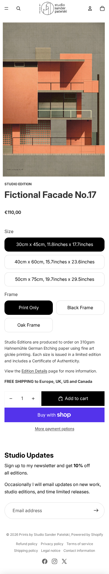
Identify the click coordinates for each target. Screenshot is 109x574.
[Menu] (6, 8)
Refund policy (26, 544)
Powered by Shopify (87, 534)
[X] (64, 561)
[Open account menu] (90, 8)
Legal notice (50, 550)
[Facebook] (44, 561)
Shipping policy (26, 550)
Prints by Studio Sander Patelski (44, 534)
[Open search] (18, 8)
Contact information (79, 550)
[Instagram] (54, 561)
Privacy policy (52, 544)
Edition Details (34, 371)
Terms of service (80, 544)
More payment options (54, 428)
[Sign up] (96, 511)
